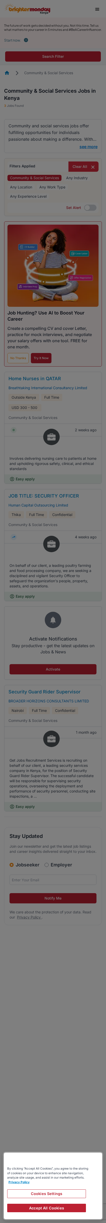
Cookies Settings (46, 1193)
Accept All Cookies (46, 1208)
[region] (53, 1186)
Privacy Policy (19, 1182)
